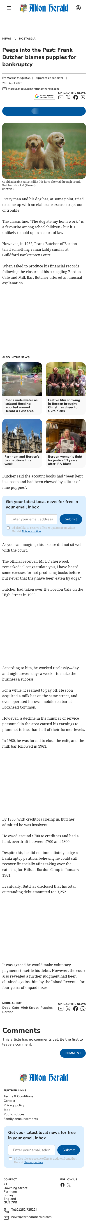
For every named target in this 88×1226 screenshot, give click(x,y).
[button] (9, 7)
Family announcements (21, 1119)
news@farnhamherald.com (31, 1217)
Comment (73, 1053)
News (6, 38)
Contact (9, 1101)
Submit (71, 519)
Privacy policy (14, 1105)
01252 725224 (26, 1210)
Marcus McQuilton (18, 78)
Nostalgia (27, 38)
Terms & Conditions (18, 1096)
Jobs (7, 1110)
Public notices (14, 1114)
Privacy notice (31, 531)
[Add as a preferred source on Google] (44, 96)
